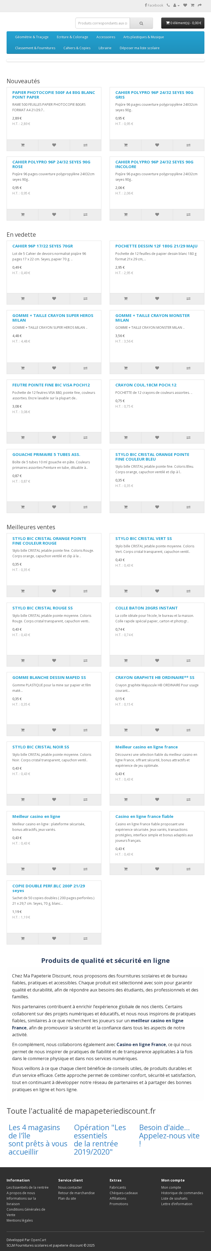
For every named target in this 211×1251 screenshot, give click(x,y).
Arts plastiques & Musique (143, 37)
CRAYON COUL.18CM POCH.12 (145, 385)
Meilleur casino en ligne (36, 816)
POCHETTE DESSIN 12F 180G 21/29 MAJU (156, 246)
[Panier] (192, 5)
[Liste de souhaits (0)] (185, 5)
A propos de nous (21, 1193)
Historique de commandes (182, 1193)
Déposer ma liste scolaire (140, 48)
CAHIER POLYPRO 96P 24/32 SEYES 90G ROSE (51, 164)
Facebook (155, 5)
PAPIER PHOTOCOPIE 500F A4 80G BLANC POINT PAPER (53, 95)
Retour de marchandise (76, 1193)
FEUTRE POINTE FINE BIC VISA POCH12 (51, 385)
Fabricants (118, 1187)
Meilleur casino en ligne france (146, 747)
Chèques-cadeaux (124, 1193)
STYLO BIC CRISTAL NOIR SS (40, 747)
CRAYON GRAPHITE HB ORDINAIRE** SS (155, 677)
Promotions (119, 1204)
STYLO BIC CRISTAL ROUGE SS (42, 608)
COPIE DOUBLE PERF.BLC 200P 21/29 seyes (48, 888)
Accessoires (105, 37)
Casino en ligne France (141, 1044)
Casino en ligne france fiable (144, 816)
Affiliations (118, 1198)
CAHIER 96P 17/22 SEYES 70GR (42, 246)
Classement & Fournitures (35, 48)
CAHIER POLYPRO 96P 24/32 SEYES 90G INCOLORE (154, 164)
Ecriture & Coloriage (72, 37)
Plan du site (67, 1198)
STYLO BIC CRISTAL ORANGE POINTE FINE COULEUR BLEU (152, 457)
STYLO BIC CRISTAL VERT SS (143, 538)
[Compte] (176, 5)
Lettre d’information (176, 1204)
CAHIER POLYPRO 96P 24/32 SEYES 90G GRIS (154, 95)
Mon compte (171, 1187)
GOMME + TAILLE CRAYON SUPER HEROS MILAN (52, 318)
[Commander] (200, 5)
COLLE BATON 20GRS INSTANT (146, 608)
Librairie (105, 48)
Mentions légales (20, 1220)
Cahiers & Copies (76, 48)
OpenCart (38, 1240)
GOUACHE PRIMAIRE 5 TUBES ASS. (46, 454)
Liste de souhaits (174, 1198)
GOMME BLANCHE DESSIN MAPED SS (49, 677)
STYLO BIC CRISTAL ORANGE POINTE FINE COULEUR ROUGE (49, 541)
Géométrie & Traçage (32, 37)
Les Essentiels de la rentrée (28, 1187)
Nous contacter (70, 1187)
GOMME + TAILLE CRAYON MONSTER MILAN (152, 318)
